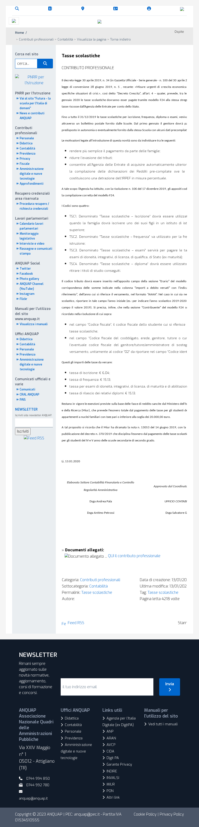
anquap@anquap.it (33, 798)
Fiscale (25, 164)
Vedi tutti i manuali (163, 724)
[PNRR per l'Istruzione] (34, 79)
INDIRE (112, 771)
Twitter (25, 269)
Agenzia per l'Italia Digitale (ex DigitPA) (119, 721)
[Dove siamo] (83, 9)
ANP (110, 731)
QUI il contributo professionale (134, 555)
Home (19, 33)
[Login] (150, 9)
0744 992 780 (37, 785)
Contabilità (27, 148)
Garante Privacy (119, 764)
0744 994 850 (38, 778)
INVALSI (113, 778)
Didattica (26, 143)
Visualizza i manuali (34, 324)
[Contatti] (116, 9)
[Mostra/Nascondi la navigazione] (14, 21)
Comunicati (27, 389)
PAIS (23, 400)
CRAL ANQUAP (29, 395)
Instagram (27, 294)
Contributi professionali (100, 579)
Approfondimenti (31, 184)
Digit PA (113, 758)
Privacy (25, 159)
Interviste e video (32, 244)
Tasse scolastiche (96, 592)
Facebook (26, 274)
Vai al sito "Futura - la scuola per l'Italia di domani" (35, 103)
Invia (169, 683)
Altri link (113, 797)
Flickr (23, 299)
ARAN (111, 738)
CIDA (110, 751)
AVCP (111, 745)
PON (110, 791)
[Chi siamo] (51, 9)
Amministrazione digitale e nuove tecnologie (32, 174)
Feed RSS (76, 622)
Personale (27, 138)
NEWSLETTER (26, 409)
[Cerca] (18, 9)
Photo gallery (29, 279)
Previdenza (27, 154)
